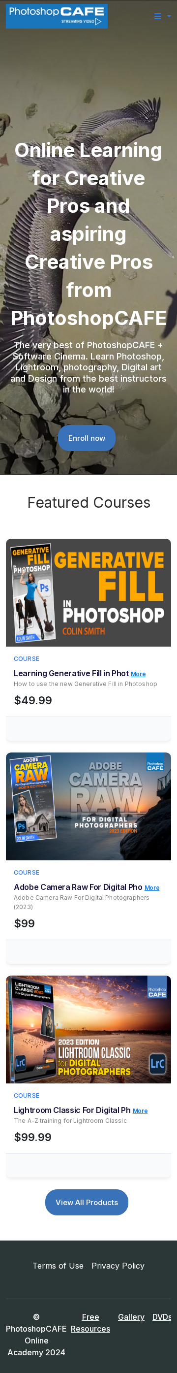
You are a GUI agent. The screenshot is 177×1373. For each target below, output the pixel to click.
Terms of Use (58, 1266)
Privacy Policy (118, 1266)
